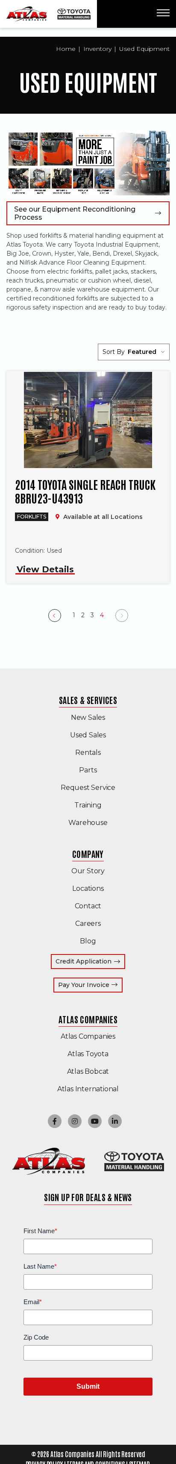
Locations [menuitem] (87, 888)
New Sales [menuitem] (88, 717)
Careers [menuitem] (88, 923)
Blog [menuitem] (88, 941)
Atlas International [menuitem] (88, 1089)
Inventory (97, 49)
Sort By (114, 352)
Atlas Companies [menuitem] (88, 1019)
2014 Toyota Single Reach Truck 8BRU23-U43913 (85, 491)
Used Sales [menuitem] (88, 735)
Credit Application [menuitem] (83, 961)
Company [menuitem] (88, 853)
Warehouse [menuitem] (87, 823)
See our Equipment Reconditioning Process (74, 213)
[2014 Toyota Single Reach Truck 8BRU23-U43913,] (88, 420)
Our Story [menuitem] (88, 871)
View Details (45, 569)
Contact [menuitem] (88, 906)
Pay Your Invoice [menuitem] (90, 985)
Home (66, 49)
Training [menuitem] (87, 805)
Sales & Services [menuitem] (88, 699)
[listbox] (146, 352)
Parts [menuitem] (88, 770)
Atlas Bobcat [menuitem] (88, 1071)
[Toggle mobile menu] (163, 12)
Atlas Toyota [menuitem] (88, 1054)
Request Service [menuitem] (88, 788)
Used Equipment (144, 49)
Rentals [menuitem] (88, 752)
